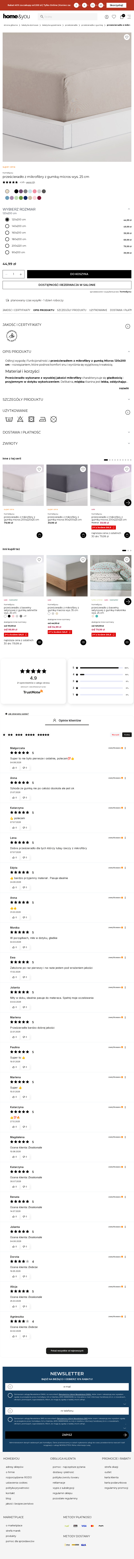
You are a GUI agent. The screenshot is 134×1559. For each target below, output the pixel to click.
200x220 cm (19, 245)
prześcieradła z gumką (92, 25)
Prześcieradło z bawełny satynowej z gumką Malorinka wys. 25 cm (109, 610)
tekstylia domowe (30, 25)
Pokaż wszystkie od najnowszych (67, 1350)
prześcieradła (71, 25)
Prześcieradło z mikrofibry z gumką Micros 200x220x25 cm (21, 518)
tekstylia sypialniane (51, 25)
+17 (25, 616)
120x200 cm (19, 219)
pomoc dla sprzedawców (20, 1541)
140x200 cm (19, 226)
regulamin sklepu (62, 1493)
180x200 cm (19, 239)
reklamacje (59, 1482)
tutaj (88, 1445)
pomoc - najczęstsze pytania (69, 1466)
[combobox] (67, 16)
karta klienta (111, 1477)
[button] (6, 714)
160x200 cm (19, 232)
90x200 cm (18, 252)
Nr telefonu (67, 1411)
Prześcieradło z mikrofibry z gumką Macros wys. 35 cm (63, 609)
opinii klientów (33, 683)
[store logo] (16, 17)
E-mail (67, 1386)
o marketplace (14, 1525)
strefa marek (13, 1530)
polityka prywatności (17, 1487)
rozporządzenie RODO (19, 1477)
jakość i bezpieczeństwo (20, 1503)
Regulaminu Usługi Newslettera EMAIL (75, 1394)
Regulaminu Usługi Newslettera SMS (72, 1418)
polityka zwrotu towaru (66, 1477)
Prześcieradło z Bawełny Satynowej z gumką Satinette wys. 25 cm (20, 610)
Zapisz (67, 1434)
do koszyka (79, 274)
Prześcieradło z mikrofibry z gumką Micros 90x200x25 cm (65, 518)
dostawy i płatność (63, 1472)
